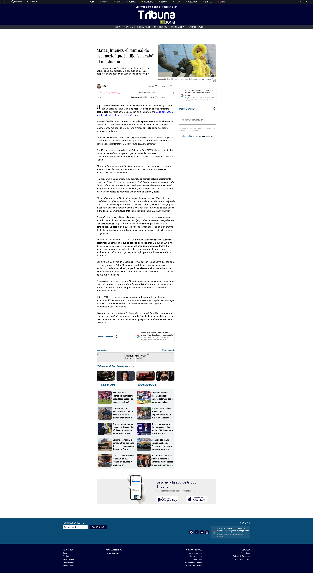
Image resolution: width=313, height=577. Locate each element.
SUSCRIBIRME (98, 527)
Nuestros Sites (195, 556)
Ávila (92, 2)
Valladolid (192, 2)
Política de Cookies (242, 559)
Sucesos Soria (160, 27)
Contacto (196, 559)
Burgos (105, 2)
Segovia (164, 2)
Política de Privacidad (241, 556)
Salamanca (148, 2)
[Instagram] (207, 532)
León (118, 2)
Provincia (128, 27)
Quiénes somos (195, 553)
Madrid (222, 2)
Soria (178, 2)
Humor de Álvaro (195, 27)
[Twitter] (196, 532)
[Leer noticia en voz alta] (98, 93)
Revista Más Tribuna (193, 566)
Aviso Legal (245, 553)
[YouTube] (202, 532)
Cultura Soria (177, 27)
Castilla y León (143, 27)
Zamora (208, 2)
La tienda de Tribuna (193, 562)
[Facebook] (191, 532)
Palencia (132, 2)
